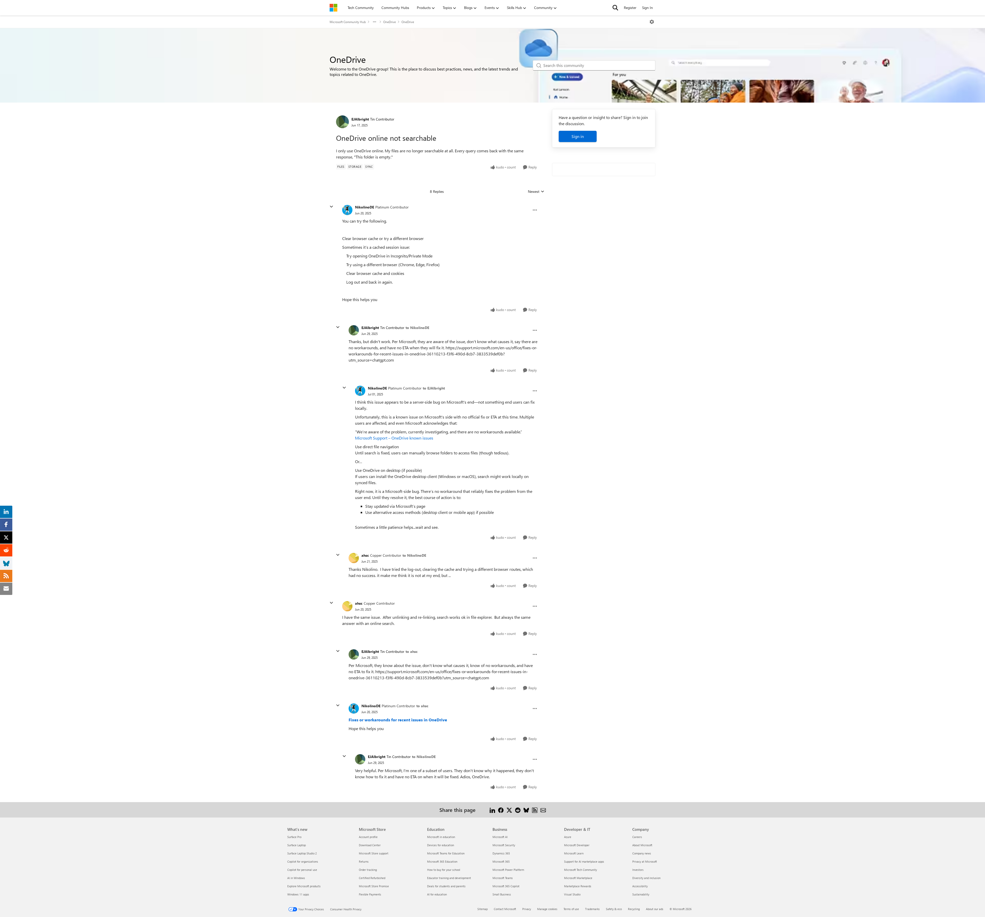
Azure (567, 837)
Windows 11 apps (298, 894)
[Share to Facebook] (501, 809)
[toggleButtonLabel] (651, 21)
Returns (364, 861)
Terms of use (571, 909)
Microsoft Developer (576, 845)
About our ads (654, 909)
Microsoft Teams (503, 878)
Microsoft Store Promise (374, 886)
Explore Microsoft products (304, 886)
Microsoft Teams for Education (446, 853)
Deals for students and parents (446, 886)
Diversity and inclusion (646, 878)
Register (630, 7)
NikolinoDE (364, 207)
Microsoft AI (500, 837)
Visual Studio (572, 894)
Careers (637, 837)
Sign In (647, 7)
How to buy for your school (443, 870)
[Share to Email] (543, 809)
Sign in (578, 136)
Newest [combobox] (536, 191)
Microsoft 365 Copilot (506, 886)
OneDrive (389, 22)
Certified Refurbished (372, 878)
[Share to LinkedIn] (492, 809)
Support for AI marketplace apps (584, 861)
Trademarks (592, 909)
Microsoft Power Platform (508, 870)
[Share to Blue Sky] (526, 809)
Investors (638, 870)
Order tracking (368, 870)
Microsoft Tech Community (580, 870)
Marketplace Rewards (577, 886)
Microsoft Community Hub (348, 22)
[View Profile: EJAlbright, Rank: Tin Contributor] (342, 121)
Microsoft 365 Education (442, 861)
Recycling (634, 909)
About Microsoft (642, 845)
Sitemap (482, 909)
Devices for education (440, 845)
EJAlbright (360, 119)
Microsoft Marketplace (578, 878)
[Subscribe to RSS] (534, 809)
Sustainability (640, 894)
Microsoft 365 (501, 861)
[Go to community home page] (333, 8)
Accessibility (640, 886)
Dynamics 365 (501, 853)
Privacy (526, 909)
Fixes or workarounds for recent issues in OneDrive (398, 719)
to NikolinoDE (417, 327)
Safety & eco (614, 909)
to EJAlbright (434, 388)
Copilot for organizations (302, 861)
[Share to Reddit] (517, 809)
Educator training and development (449, 878)
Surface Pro (294, 837)
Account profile (368, 837)
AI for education (437, 894)
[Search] (615, 8)
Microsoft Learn (574, 853)
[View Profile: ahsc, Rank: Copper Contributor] (354, 558)
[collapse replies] (331, 207)
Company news (641, 853)
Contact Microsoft (505, 909)
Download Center (370, 845)
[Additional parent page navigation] (374, 21)
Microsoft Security (504, 845)
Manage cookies (547, 909)
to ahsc (412, 651)
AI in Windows (296, 878)
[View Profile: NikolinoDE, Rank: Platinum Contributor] (347, 210)
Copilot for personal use (302, 870)
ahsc (365, 555)
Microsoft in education (441, 837)
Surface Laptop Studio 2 (302, 853)
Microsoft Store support (373, 853)
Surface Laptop (296, 845)
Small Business (502, 894)
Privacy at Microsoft (644, 861)
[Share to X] (509, 809)
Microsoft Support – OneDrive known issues (394, 438)
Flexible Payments (370, 894)
